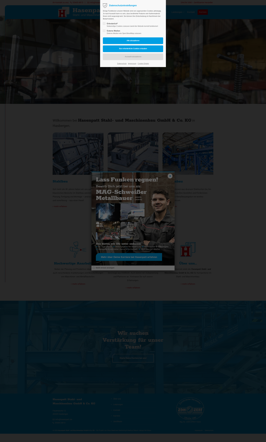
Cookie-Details (143, 64)
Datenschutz (122, 64)
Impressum (132, 64)
